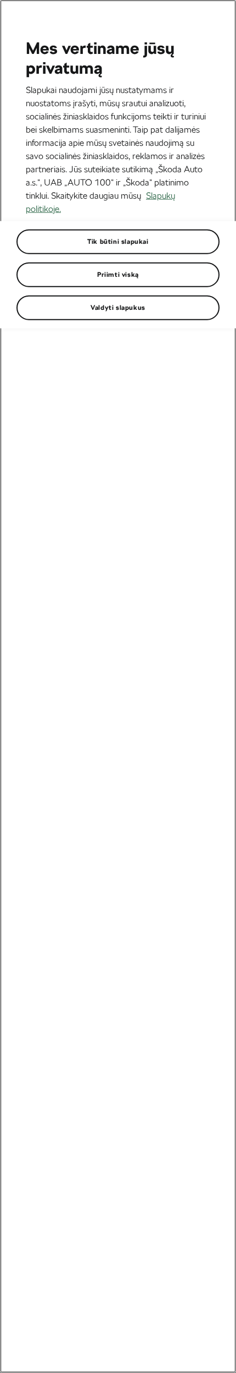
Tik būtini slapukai (117, 241)
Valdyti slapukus (118, 307)
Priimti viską (118, 274)
